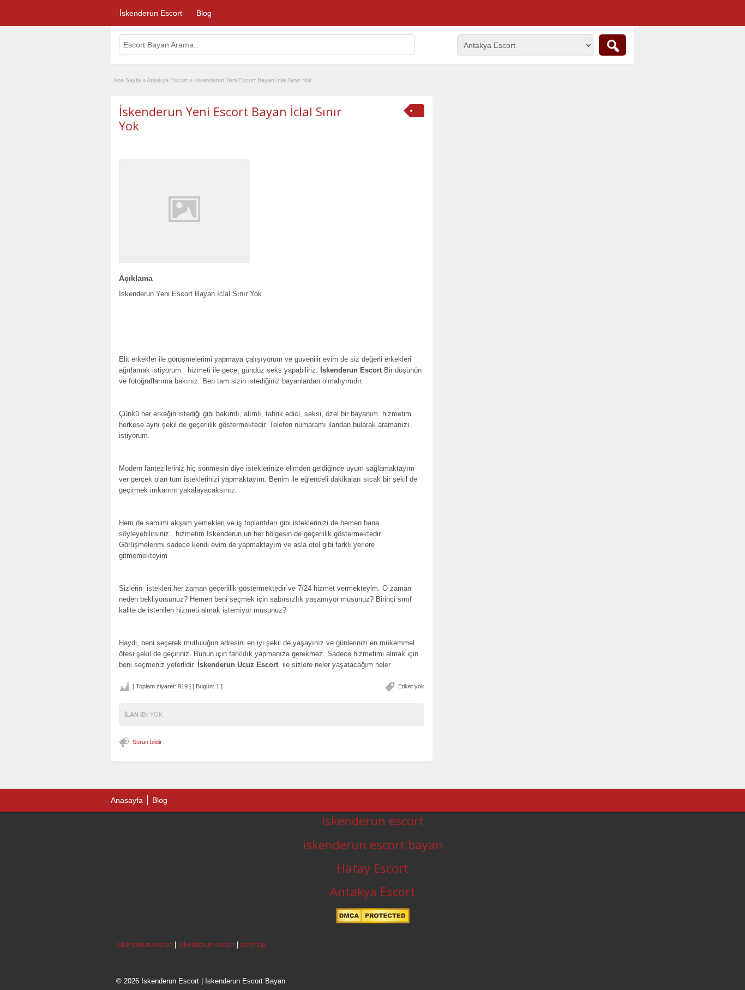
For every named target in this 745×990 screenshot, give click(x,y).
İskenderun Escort (150, 13)
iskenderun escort (373, 820)
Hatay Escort (372, 868)
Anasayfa (127, 800)
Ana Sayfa (127, 80)
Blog (204, 13)
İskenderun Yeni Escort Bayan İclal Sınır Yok (230, 118)
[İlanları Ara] (612, 45)
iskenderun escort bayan (373, 844)
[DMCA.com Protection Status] (373, 921)
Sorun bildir (147, 742)
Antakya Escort (167, 80)
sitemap (253, 944)
